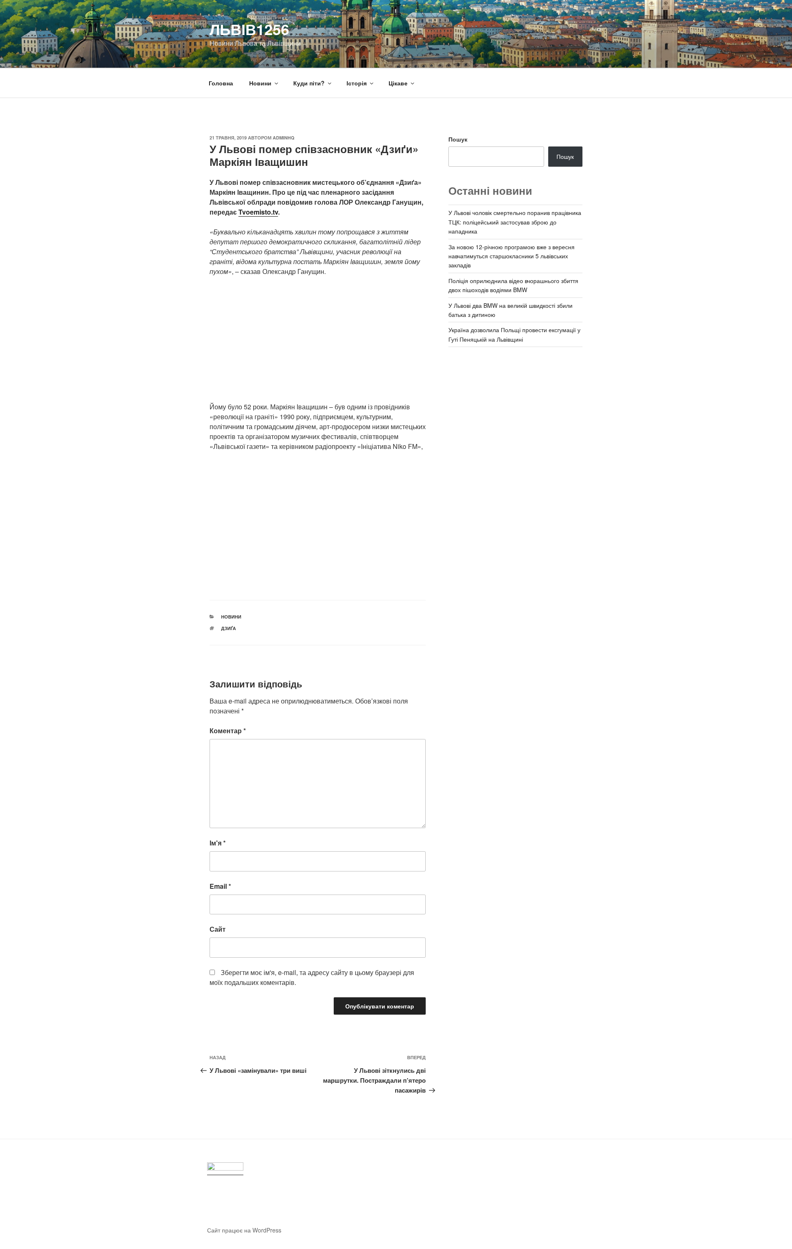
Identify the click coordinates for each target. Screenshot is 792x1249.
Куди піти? (309, 83)
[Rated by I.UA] (225, 1168)
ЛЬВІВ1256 (249, 29)
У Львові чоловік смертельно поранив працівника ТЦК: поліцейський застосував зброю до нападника (514, 221)
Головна (221, 83)
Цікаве (398, 83)
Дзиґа (228, 628)
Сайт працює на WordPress (244, 1230)
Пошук (457, 139)
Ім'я (218, 843)
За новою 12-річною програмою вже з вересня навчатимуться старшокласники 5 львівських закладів (511, 256)
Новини (260, 83)
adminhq (284, 138)
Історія (356, 83)
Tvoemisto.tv (258, 212)
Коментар (228, 730)
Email (220, 886)
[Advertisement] (318, 344)
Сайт (218, 929)
